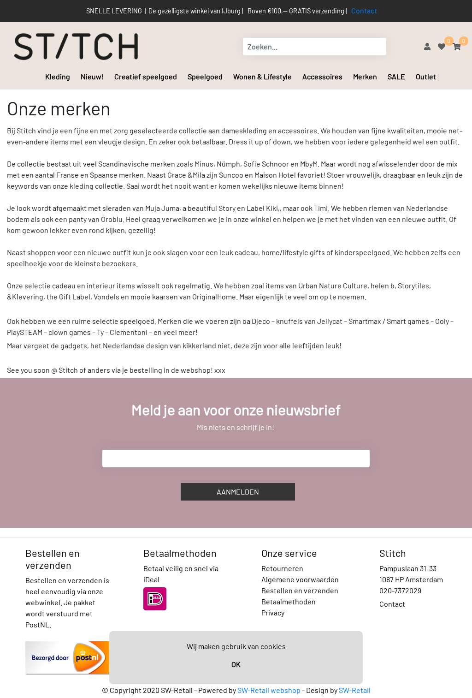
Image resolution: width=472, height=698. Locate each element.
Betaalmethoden (288, 601)
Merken (365, 76)
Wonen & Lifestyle (262, 76)
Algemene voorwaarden (300, 579)
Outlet (426, 76)
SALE (396, 76)
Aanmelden (238, 491)
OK (236, 664)
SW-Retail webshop (269, 690)
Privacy (272, 612)
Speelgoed (205, 76)
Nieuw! (92, 76)
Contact (364, 10)
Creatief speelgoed (145, 76)
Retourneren (282, 568)
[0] (441, 46)
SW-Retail (355, 690)
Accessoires (322, 76)
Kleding (57, 76)
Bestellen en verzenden (299, 590)
